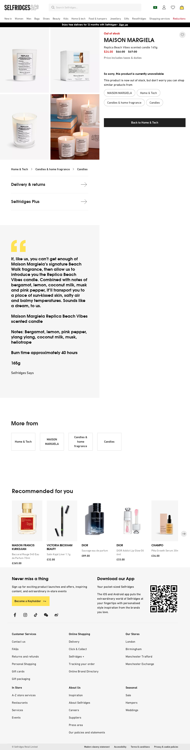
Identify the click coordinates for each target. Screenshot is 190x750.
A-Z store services (24, 695)
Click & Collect (78, 649)
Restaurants (20, 702)
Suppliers (75, 717)
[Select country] (155, 7)
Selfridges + (76, 656)
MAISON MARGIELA (129, 40)
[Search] (53, 7)
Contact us (18, 641)
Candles (82, 169)
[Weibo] (56, 617)
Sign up (123, 24)
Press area (76, 725)
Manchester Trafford (139, 656)
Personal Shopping (24, 664)
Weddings (132, 710)
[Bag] (182, 7)
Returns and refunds (25, 656)
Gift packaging (21, 678)
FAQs (15, 649)
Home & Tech (19, 169)
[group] (95, 533)
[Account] (164, 7)
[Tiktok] (36, 617)
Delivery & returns (28, 184)
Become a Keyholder (27, 601)
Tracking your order (82, 664)
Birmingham (134, 649)
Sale (128, 695)
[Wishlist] (173, 7)
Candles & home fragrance (52, 169)
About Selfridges (79, 702)
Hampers (131, 702)
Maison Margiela (28, 264)
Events (16, 717)
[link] (26, 556)
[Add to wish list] (182, 35)
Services (17, 710)
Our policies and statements (87, 732)
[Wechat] (46, 617)
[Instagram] (25, 617)
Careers (74, 710)
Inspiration (76, 695)
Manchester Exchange (140, 664)
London (130, 641)
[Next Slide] (184, 534)
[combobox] (98, 7)
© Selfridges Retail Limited (24, 747)
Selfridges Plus (25, 201)
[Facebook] (15, 617)
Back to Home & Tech (144, 122)
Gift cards (18, 671)
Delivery (74, 641)
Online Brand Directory (84, 671)
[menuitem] (8, 18)
